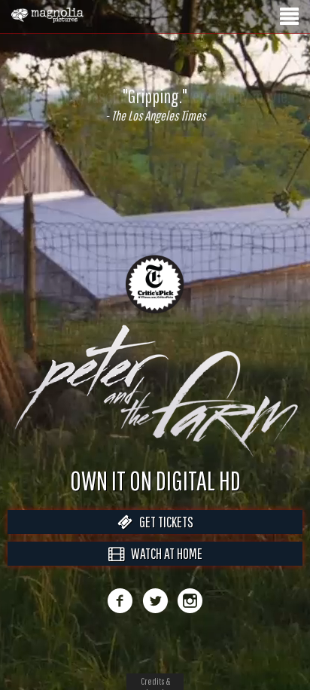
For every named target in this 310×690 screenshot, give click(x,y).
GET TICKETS (162, 537)
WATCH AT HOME (163, 569)
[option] (155, 105)
